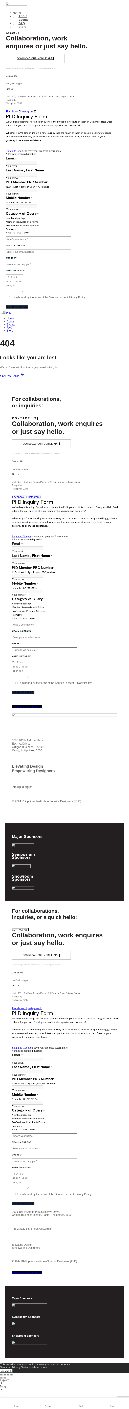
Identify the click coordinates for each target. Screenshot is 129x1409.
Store (19, 26)
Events (21, 19)
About (20, 16)
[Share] (8, 1374)
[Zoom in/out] (1, 1374)
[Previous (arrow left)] (1, 1377)
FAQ (19, 23)
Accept (6, 1371)
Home (17, 12)
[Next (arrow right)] (4, 1377)
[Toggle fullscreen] (4, 1374)
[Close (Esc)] (11, 1374)
